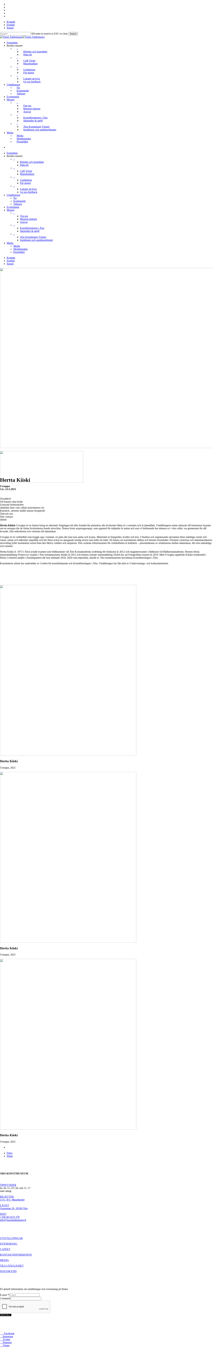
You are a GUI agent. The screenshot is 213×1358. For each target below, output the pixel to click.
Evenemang (13, 207)
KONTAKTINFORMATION (16, 1254)
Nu (15, 198)
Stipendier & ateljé (29, 231)
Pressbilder (19, 252)
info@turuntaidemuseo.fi (13, 1220)
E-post (4, 1294)
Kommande (19, 201)
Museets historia (28, 219)
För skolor (25, 183)
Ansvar (24, 222)
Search (73, 34)
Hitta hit (24, 165)
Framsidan (12, 153)
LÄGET (4, 1205)
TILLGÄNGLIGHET (12, 1265)
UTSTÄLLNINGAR (11, 1238)
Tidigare (17, 204)
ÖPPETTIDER (8, 1185)
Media (10, 243)
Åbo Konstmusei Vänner (33, 237)
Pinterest (6, 1342)
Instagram (6, 1336)
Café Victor (26, 171)
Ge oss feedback (28, 192)
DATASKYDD (8, 1271)
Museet (10, 210)
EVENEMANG (8, 1243)
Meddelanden (20, 249)
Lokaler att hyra (28, 189)
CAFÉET (5, 1249)
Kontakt (11, 257)
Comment (5, 1298)
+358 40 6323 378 (9, 1217)
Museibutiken (27, 174)
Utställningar (13, 195)
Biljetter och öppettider (32, 162)
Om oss (24, 216)
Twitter (5, 1339)
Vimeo (5, 1345)
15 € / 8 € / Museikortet (12, 1199)
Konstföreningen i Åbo (32, 228)
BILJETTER (7, 1196)
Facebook (7, 1333)
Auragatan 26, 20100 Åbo (14, 1208)
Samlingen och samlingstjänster (36, 240)
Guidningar (26, 180)
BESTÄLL (5, 1315)
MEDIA (4, 1260)
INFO (3, 1214)
